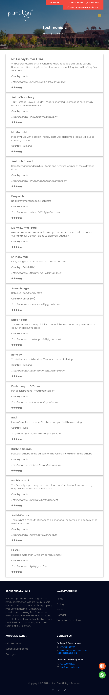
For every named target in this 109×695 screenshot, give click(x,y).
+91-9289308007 (67, 647)
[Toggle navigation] (99, 15)
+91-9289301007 (67, 663)
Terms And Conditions (69, 620)
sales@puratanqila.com (67, 652)
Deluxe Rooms (13, 643)
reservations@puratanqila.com (73, 650)
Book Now (54, 2)
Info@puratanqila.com (70, 667)
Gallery (60, 604)
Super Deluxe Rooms (17, 648)
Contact (61, 615)
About (60, 609)
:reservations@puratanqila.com (84, 7)
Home (45, 33)
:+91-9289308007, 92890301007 (85, 2)
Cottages (11, 654)
